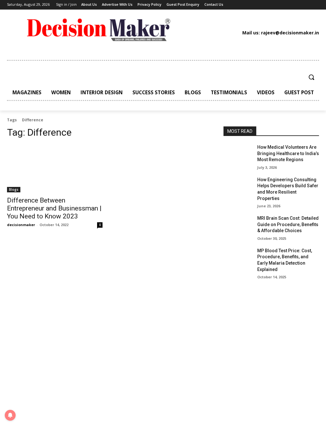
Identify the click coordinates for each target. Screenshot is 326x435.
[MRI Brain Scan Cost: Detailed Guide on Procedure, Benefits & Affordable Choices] (237, 225)
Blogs (13, 189)
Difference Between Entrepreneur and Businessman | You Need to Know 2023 (54, 208)
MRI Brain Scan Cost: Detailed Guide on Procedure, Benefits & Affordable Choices (288, 224)
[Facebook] (246, 4)
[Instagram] (256, 4)
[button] (311, 77)
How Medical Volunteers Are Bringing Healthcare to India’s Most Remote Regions (288, 153)
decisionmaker (21, 224)
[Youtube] (295, 4)
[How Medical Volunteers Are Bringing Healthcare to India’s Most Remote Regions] (237, 154)
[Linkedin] (266, 4)
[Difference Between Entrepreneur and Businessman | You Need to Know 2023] (55, 168)
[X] (285, 4)
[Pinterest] (276, 4)
